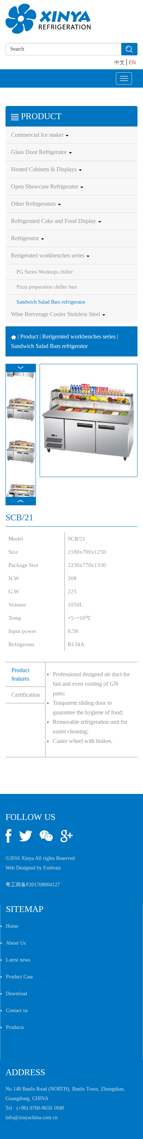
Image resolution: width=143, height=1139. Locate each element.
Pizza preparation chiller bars (46, 287)
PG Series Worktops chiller (44, 272)
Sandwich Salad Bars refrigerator (50, 302)
